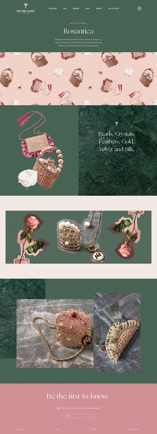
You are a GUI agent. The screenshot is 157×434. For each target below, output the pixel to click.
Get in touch (113, 9)
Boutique (53, 9)
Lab (64, 9)
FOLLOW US (94, 429)
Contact (57, 429)
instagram (139, 8)
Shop (88, 9)
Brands (76, 9)
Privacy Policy (21, 429)
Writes (99, 9)
